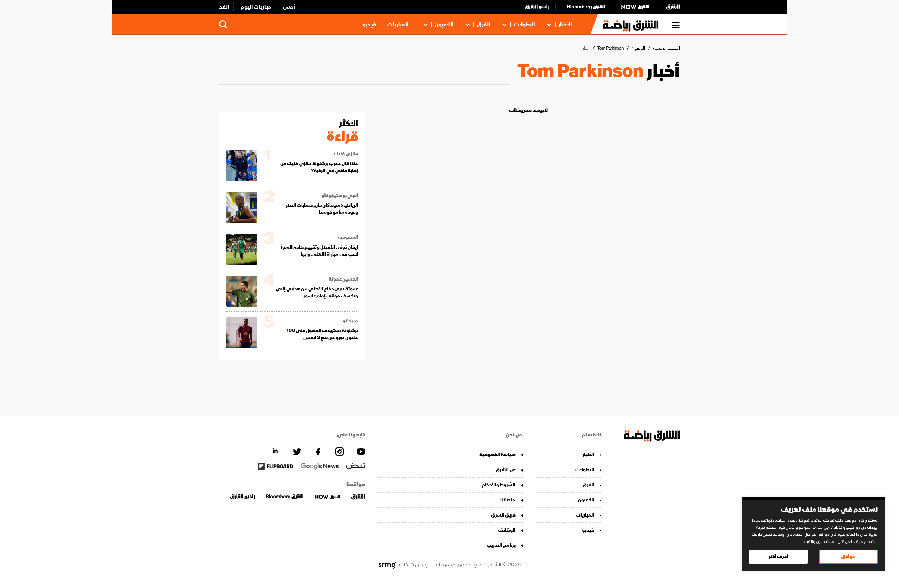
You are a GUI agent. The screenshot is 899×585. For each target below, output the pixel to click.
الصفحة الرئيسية (666, 48)
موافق (848, 556)
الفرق (483, 24)
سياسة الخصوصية (497, 455)
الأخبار (565, 24)
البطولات (524, 24)
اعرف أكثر (778, 556)
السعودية (348, 237)
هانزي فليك (346, 153)
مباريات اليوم (256, 7)
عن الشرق (506, 470)
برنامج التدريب (501, 545)
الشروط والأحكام (499, 485)
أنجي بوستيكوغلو (339, 195)
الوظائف (507, 530)
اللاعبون (444, 24)
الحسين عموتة (343, 279)
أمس (289, 7)
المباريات (397, 24)
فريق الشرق (503, 515)
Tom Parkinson (610, 48)
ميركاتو (350, 320)
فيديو (369, 24)
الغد (224, 7)
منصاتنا (508, 500)
